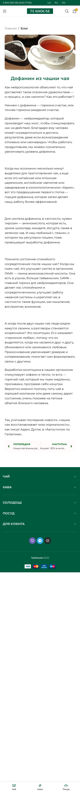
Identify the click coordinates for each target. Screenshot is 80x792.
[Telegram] (40, 540)
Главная (11, 28)
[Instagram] (47, 540)
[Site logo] (40, 11)
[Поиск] (67, 11)
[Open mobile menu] (4, 11)
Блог (24, 28)
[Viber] (32, 540)
